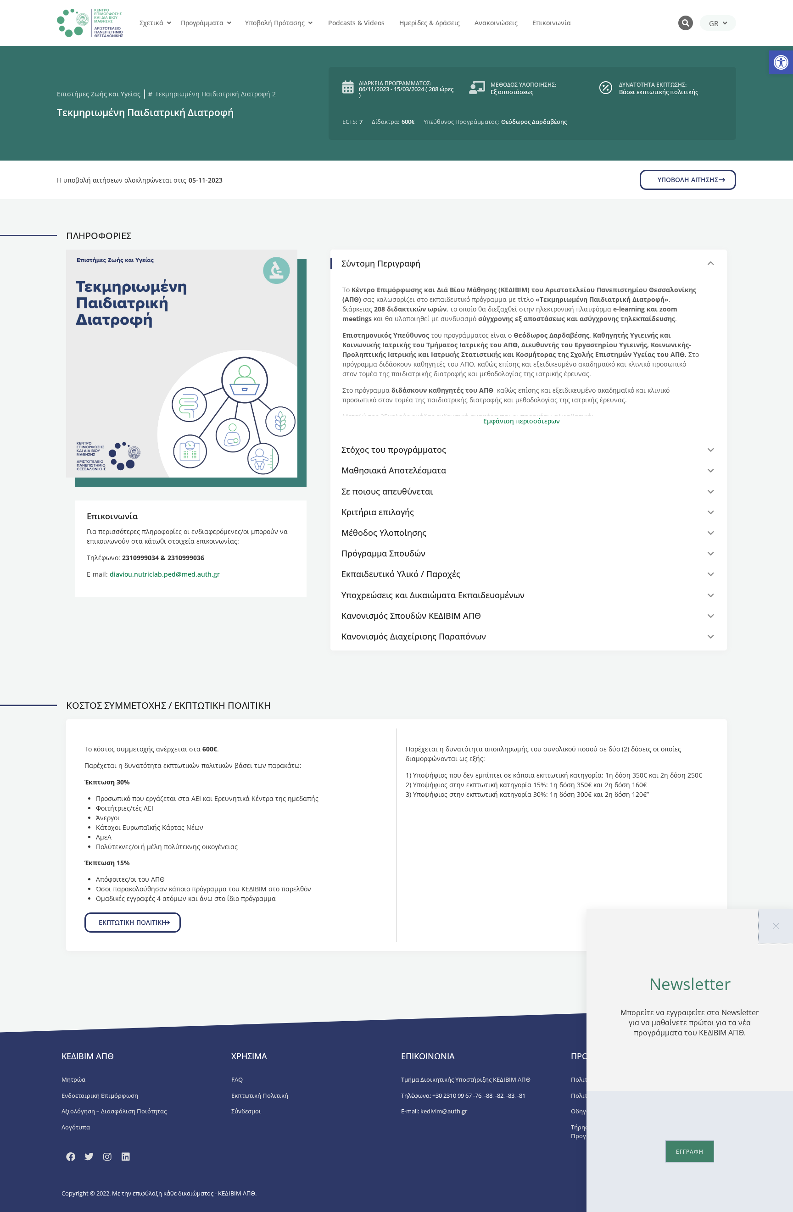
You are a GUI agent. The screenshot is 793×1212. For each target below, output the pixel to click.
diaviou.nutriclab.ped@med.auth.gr (165, 574)
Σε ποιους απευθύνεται (387, 491)
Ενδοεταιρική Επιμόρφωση (99, 1095)
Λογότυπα (75, 1127)
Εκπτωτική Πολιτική (259, 1095)
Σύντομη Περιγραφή (380, 263)
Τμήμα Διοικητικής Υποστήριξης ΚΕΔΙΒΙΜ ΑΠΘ (466, 1079)
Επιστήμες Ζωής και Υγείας (98, 93)
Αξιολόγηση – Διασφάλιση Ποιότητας (114, 1111)
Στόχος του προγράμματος (393, 449)
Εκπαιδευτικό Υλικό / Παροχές (400, 573)
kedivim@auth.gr (443, 1111)
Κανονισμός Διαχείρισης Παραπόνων (413, 636)
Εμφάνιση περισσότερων (521, 421)
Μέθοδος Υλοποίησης (383, 532)
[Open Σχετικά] (169, 23)
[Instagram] (107, 1157)
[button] (781, 62)
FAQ (237, 1079)
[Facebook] (70, 1157)
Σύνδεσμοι (246, 1111)
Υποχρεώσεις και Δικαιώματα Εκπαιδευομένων (433, 594)
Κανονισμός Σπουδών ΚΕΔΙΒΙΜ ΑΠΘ (411, 615)
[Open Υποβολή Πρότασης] (310, 23)
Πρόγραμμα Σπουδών (383, 553)
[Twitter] (89, 1157)
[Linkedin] (126, 1157)
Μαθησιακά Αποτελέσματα (393, 470)
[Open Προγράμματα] (229, 23)
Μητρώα (73, 1079)
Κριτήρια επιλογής (377, 511)
